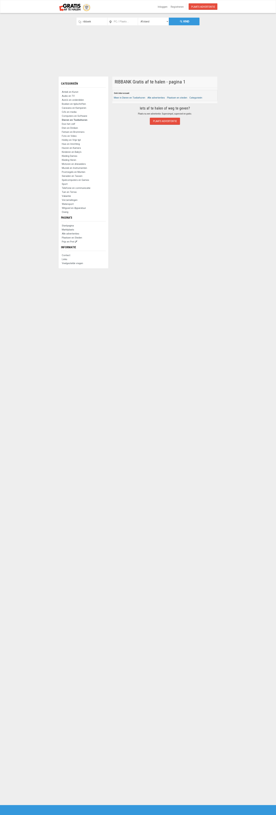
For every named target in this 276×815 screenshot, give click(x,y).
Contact (66, 255)
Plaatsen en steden (177, 97)
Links (64, 259)
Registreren (177, 6)
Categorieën (69, 83)
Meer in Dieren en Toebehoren (129, 97)
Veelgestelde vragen (72, 263)
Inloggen (162, 6)
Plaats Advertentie (203, 6)
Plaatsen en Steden (72, 237)
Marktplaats (68, 229)
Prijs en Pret (68, 241)
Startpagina (68, 225)
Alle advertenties (70, 233)
